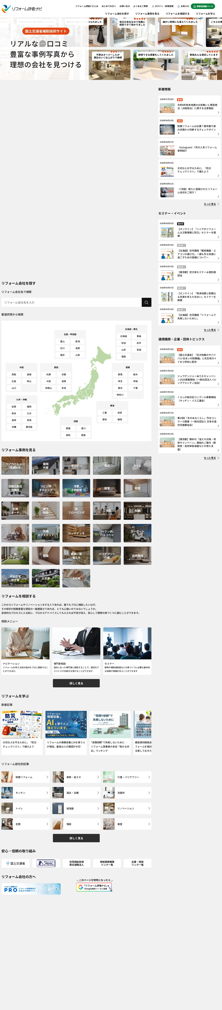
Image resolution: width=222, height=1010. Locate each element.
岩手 (139, 343)
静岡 (120, 419)
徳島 (83, 435)
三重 (104, 412)
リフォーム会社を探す (117, 13)
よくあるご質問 (140, 6)
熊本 (14, 413)
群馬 (120, 374)
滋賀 (64, 381)
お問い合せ (124, 6)
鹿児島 (29, 427)
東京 (120, 388)
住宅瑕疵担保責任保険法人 (76, 863)
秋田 (123, 343)
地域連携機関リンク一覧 (107, 863)
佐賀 (14, 406)
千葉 (135, 388)
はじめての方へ (109, 6)
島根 (29, 374)
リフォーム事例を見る (147, 13)
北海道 (123, 336)
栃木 (135, 374)
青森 (139, 336)
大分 (29, 413)
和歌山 (48, 388)
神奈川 (120, 394)
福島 (123, 356)
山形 (123, 349)
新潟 (77, 341)
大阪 (48, 381)
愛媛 (68, 428)
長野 (77, 348)
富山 (62, 341)
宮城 (139, 349)
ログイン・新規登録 (164, 6)
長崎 (14, 420)
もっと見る (210, 204)
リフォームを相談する (178, 13)
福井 (62, 355)
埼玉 (120, 381)
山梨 (77, 355)
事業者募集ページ (205, 6)
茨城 (135, 381)
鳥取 (14, 374)
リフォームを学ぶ (205, 13)
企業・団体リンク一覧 (137, 863)
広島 (14, 381)
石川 (62, 348)
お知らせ (184, 6)
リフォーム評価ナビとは (86, 6)
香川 (83, 428)
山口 (14, 388)
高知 (68, 435)
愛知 (104, 419)
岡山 (29, 381)
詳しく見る (76, 683)
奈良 (64, 388)
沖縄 (14, 427)
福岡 (29, 406)
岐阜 (120, 412)
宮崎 (29, 420)
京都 (64, 374)
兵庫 (48, 374)
